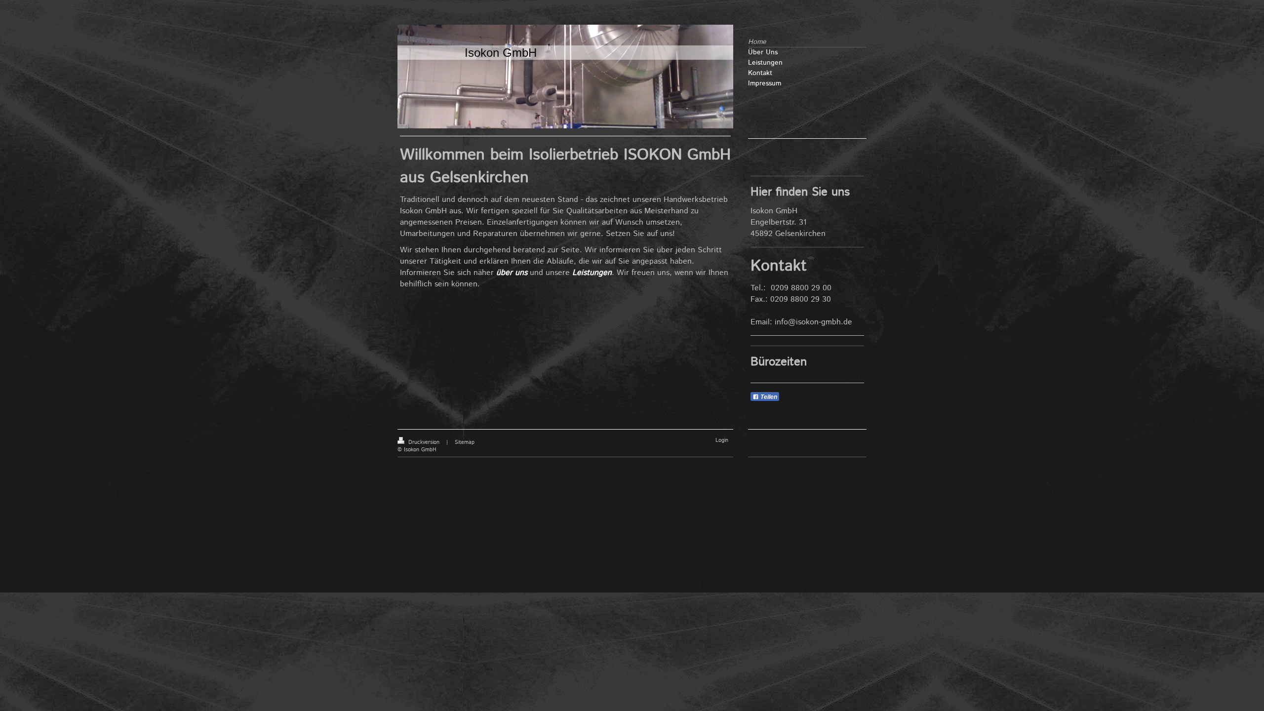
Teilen (768, 397)
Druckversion (423, 442)
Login (721, 440)
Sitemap (464, 442)
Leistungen (592, 272)
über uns (511, 272)
